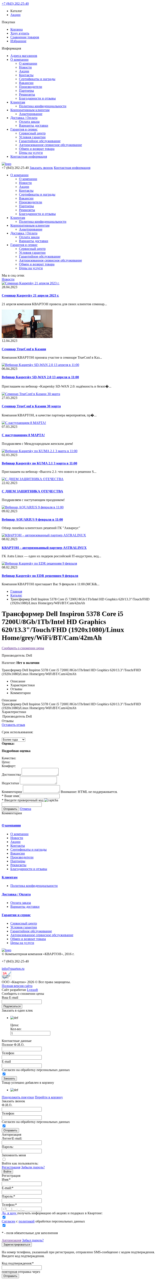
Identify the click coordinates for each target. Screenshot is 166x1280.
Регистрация (11, 1167)
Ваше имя (10, 796)
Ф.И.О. (7, 1105)
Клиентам (17, 102)
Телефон (8, 1053)
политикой (27, 1221)
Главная (16, 591)
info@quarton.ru (13, 968)
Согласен (8, 1221)
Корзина (16, 29)
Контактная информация (28, 156)
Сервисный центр (32, 133)
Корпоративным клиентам (29, 110)
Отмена (25, 809)
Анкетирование (30, 114)
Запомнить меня (14, 1155)
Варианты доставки (33, 125)
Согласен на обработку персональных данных (36, 1070)
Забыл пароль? (33, 1240)
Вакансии (26, 83)
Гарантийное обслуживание (40, 141)
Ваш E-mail (10, 997)
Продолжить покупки (18, 1097)
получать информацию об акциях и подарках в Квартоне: (52, 1213)
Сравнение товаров (24, 37)
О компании (19, 59)
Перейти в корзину (49, 1097)
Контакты (26, 75)
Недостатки (10, 783)
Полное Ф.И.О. (13, 1044)
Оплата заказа (29, 121)
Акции (15, 15)
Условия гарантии (32, 137)
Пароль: (7, 1147)
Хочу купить (19, 33)
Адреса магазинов (23, 56)
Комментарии (12, 792)
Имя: (6, 1179)
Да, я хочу (9, 1213)
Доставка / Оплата (23, 118)
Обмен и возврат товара (36, 149)
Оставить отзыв (13, 725)
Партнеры (26, 90)
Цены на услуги (31, 152)
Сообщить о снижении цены (23, 648)
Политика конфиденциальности (42, 106)
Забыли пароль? (33, 1167)
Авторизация (11, 1240)
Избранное (18, 41)
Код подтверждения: (18, 1263)
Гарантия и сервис (24, 129)
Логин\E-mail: (12, 1138)
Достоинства (11, 774)
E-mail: (7, 1188)
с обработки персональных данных (43, 1221)
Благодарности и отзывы (37, 98)
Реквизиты (27, 94)
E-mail (6, 1061)
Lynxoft (32, 990)
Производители (30, 87)
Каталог (16, 595)
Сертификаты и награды (37, 79)
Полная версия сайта (17, 986)
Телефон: (9, 1205)
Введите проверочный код (22, 800)
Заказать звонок (41, 168)
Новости (25, 67)
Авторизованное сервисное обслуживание (50, 145)
